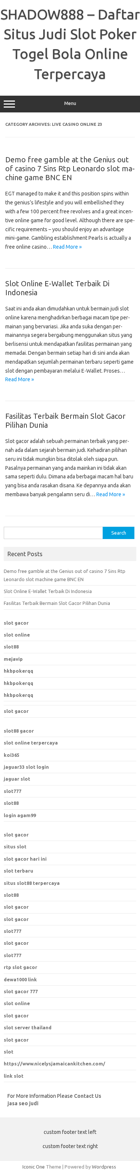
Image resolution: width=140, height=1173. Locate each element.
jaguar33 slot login (26, 766)
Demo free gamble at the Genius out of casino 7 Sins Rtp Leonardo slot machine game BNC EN (70, 168)
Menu (70, 103)
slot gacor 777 (21, 991)
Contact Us (87, 1096)
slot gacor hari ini (25, 858)
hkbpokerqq (18, 670)
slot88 (11, 646)
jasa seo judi (22, 1103)
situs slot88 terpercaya (32, 883)
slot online (17, 634)
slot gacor (16, 622)
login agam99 (20, 815)
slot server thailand (28, 1027)
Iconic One (33, 1166)
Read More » (67, 247)
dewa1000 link (20, 979)
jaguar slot (17, 778)
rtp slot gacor (20, 967)
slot (8, 1051)
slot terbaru (18, 870)
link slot (14, 1075)
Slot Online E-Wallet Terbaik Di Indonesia (48, 591)
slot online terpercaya (31, 742)
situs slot (15, 846)
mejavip (13, 659)
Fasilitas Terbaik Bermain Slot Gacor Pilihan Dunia (57, 603)
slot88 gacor (19, 730)
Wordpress (104, 1166)
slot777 (12, 791)
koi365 (11, 755)
